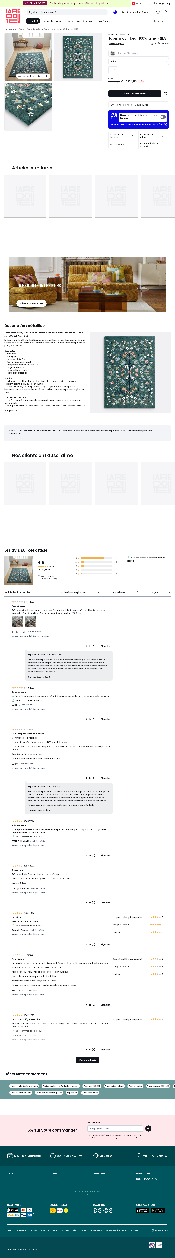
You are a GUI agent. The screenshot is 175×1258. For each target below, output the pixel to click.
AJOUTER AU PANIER (135, 93)
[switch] (143, 117)
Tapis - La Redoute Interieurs (24, 1086)
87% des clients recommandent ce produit (146, 559)
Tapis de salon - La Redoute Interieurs (61, 1086)
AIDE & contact (13, 1173)
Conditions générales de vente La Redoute (22, 1230)
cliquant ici (134, 1138)
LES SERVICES (55, 1173)
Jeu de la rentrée (52, 21)
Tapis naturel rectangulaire (49, 1092)
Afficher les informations (87, 1191)
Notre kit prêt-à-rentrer (80, 21)
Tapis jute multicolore (20, 1092)
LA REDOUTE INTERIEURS (119, 34)
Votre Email (94, 1122)
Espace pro (160, 21)
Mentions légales (96, 1230)
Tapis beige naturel (114, 1086)
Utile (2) (90, 778)
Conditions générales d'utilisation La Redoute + (123, 1230)
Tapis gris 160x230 (92, 1086)
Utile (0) (90, 646)
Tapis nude (72, 1092)
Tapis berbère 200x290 (158, 1086)
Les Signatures (106, 21)
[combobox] (79, 592)
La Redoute (10, 29)
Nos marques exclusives (146, 1179)
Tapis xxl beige (135, 1086)
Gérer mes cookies (79, 1230)
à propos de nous (100, 1173)
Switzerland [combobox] (160, 1230)
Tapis (21, 29)
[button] (165, 12)
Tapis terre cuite (90, 1092)
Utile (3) (90, 1049)
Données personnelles (61, 1230)
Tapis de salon (34, 29)
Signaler (105, 646)
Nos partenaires (143, 1173)
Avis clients (45, 1230)
